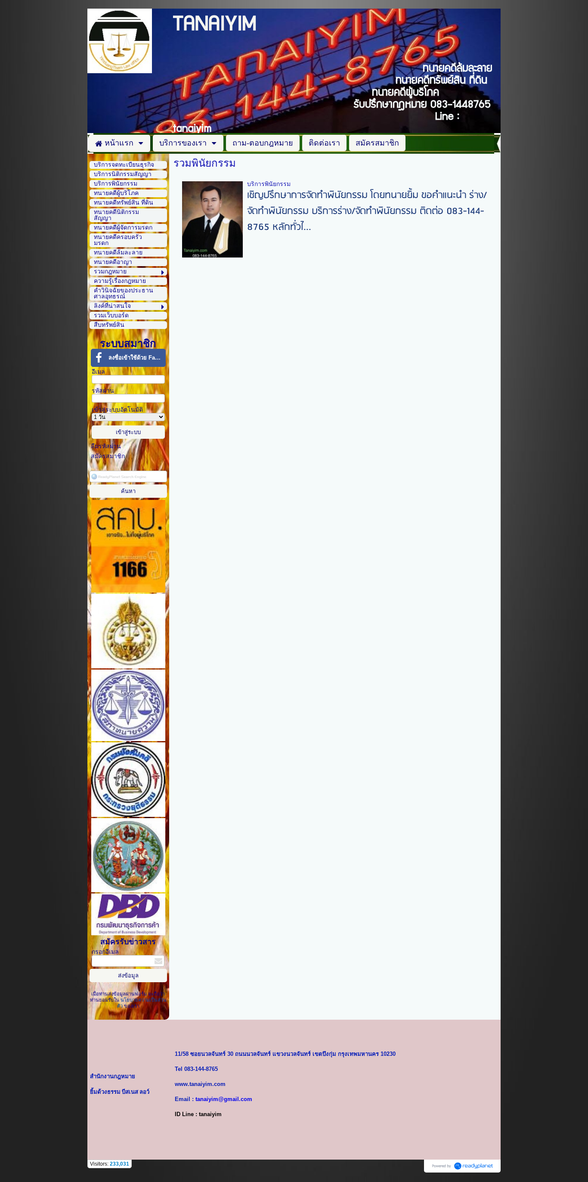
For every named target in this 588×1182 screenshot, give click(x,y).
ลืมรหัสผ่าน (106, 446)
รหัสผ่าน (103, 391)
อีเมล (98, 372)
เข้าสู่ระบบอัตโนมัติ (117, 409)
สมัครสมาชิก (108, 456)
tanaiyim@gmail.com (223, 1099)
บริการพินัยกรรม (269, 184)
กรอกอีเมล (105, 952)
